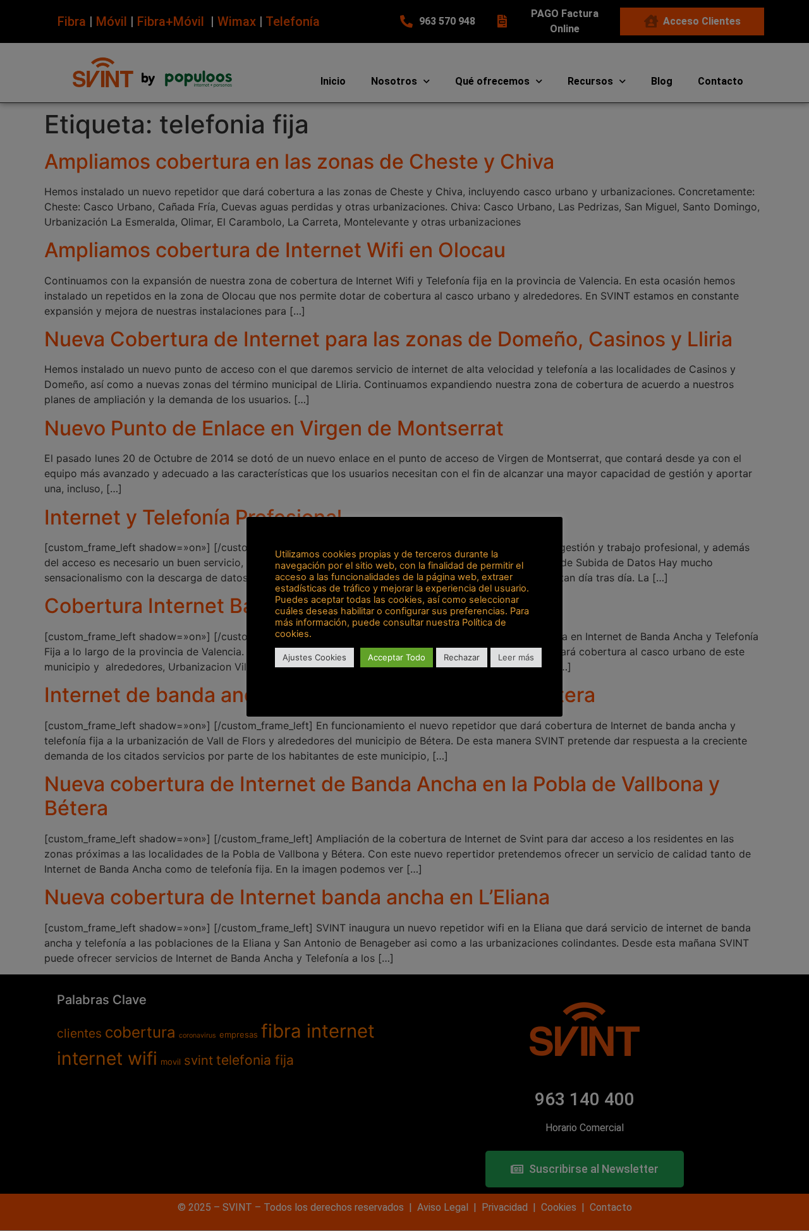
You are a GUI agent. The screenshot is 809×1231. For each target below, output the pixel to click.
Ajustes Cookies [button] (314, 657)
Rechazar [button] (462, 657)
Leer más (516, 657)
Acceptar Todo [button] (396, 657)
